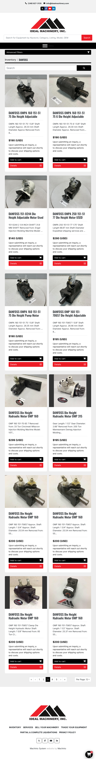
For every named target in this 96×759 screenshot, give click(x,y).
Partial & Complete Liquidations (38, 732)
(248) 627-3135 (35, 3)
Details (13, 165)
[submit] (84, 68)
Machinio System (38, 748)
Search (87, 37)
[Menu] (45, 46)
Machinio (62, 748)
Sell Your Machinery (47, 727)
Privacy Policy (67, 732)
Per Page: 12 (82, 679)
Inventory (15, 727)
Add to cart (15, 160)
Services (28, 727)
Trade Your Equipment (74, 727)
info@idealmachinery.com (57, 3)
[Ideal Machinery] (47, 711)
